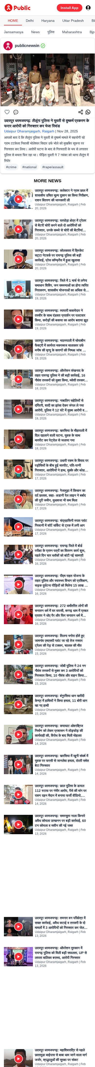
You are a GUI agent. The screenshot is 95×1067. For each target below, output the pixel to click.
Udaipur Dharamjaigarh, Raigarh (29, 131)
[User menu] (88, 8)
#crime (11, 167)
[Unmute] (87, 98)
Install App (69, 8)
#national (29, 167)
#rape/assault (52, 167)
